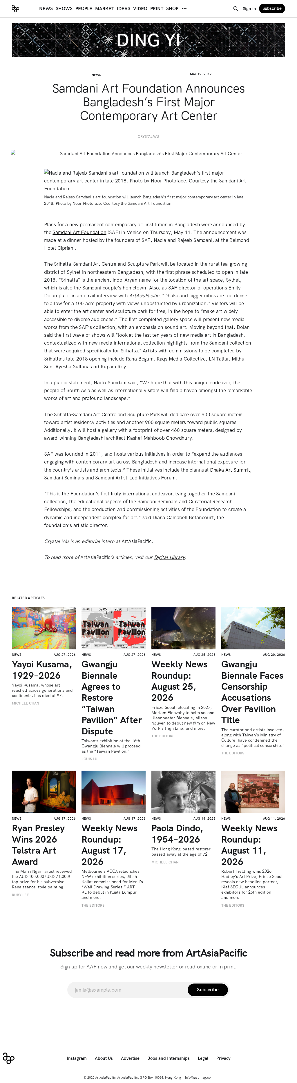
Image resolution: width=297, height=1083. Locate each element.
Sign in (249, 9)
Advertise (130, 1058)
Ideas (123, 9)
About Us (104, 1058)
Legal (203, 1058)
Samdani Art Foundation (79, 232)
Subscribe (272, 8)
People (83, 9)
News (46, 9)
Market (104, 9)
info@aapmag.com (199, 1077)
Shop (172, 9)
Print (156, 9)
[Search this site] (235, 8)
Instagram (77, 1058)
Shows (64, 9)
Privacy (223, 1058)
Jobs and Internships (169, 1058)
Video (140, 9)
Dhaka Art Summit (230, 470)
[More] (184, 8)
